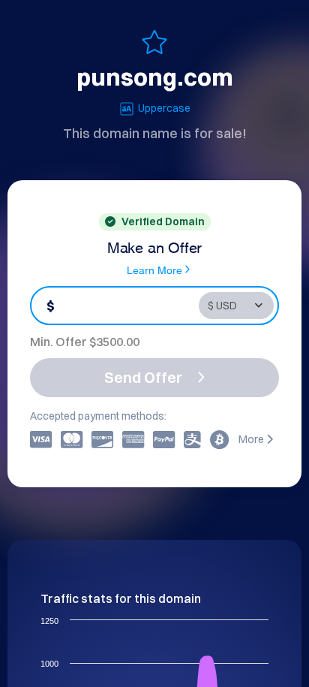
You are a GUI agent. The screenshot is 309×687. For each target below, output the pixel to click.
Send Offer (143, 377)
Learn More (154, 269)
